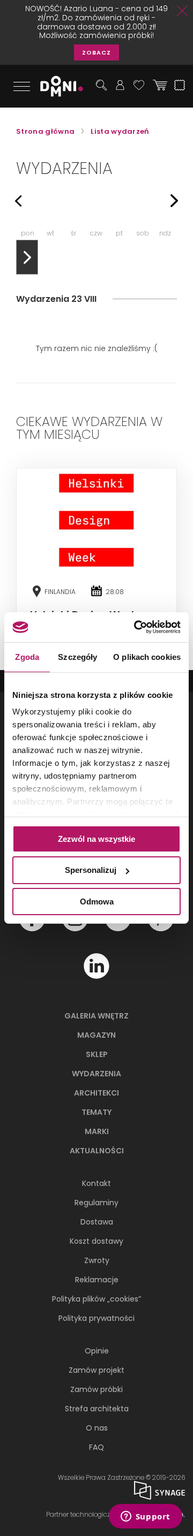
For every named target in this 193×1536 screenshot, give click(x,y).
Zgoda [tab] (27, 656)
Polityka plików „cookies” (96, 1299)
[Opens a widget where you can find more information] (145, 1517)
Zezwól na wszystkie (96, 838)
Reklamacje (96, 1279)
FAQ (96, 1447)
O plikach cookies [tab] (147, 656)
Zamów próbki (96, 1389)
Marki (97, 1131)
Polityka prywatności (96, 1318)
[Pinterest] (161, 928)
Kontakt (96, 1183)
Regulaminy (96, 1202)
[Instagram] (75, 928)
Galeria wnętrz (96, 1015)
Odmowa (97, 901)
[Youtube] (118, 928)
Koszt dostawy (96, 1241)
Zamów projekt (96, 1370)
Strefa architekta (97, 1408)
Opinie (97, 1350)
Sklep (97, 1054)
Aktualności (97, 1150)
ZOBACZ (96, 52)
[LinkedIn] (96, 976)
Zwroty (96, 1260)
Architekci (96, 1093)
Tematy (96, 1112)
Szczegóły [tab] (77, 656)
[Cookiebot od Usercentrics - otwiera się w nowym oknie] (136, 627)
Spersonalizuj (90, 870)
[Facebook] (32, 928)
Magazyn (96, 1035)
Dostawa (96, 1221)
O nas (97, 1428)
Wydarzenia (96, 1073)
